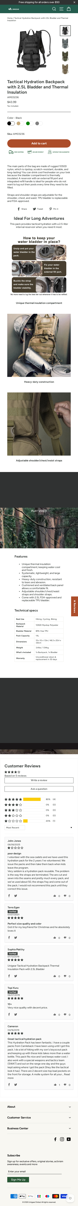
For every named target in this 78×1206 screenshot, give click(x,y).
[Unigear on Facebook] (55, 1139)
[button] (13, 799)
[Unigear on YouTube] (69, 1139)
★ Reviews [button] (74, 606)
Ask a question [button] (39, 788)
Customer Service (19, 1117)
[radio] (11, 123)
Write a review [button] (39, 780)
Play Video (39, 511)
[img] (39, 848)
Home (10, 18)
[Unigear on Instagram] (62, 1139)
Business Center (17, 1128)
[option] (39, 510)
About (11, 1106)
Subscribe (13, 1155)
